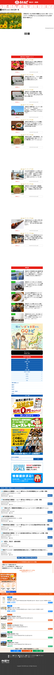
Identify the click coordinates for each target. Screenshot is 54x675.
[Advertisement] (27, 45)
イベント (41, 6)
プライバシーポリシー (14, 656)
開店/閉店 (16, 6)
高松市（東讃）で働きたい (7, 488)
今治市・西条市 (15, 391)
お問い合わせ (40, 655)
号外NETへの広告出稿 (31, 655)
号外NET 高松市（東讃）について (27, 656)
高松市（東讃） (34, 2)
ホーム (10, 655)
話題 (37, 6)
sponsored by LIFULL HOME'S (45, 593)
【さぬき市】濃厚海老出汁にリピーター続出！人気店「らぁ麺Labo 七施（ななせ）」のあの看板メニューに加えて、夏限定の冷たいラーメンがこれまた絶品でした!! (33, 295)
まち (33, 6)
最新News (8, 6)
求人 (12, 6)
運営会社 (16, 655)
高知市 (13, 393)
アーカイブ (51, 6)
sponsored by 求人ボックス (19, 488)
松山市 (13, 389)
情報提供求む (22, 655)
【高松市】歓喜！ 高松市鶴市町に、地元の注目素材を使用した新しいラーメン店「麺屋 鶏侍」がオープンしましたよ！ (33, 138)
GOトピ (2, 6)
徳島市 (13, 384)
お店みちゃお (28, 6)
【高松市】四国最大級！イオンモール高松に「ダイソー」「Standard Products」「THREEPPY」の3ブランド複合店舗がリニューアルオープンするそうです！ (33, 109)
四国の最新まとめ (15, 382)
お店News (22, 6)
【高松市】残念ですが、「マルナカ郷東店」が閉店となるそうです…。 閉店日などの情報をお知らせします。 (33, 78)
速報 (46, 6)
